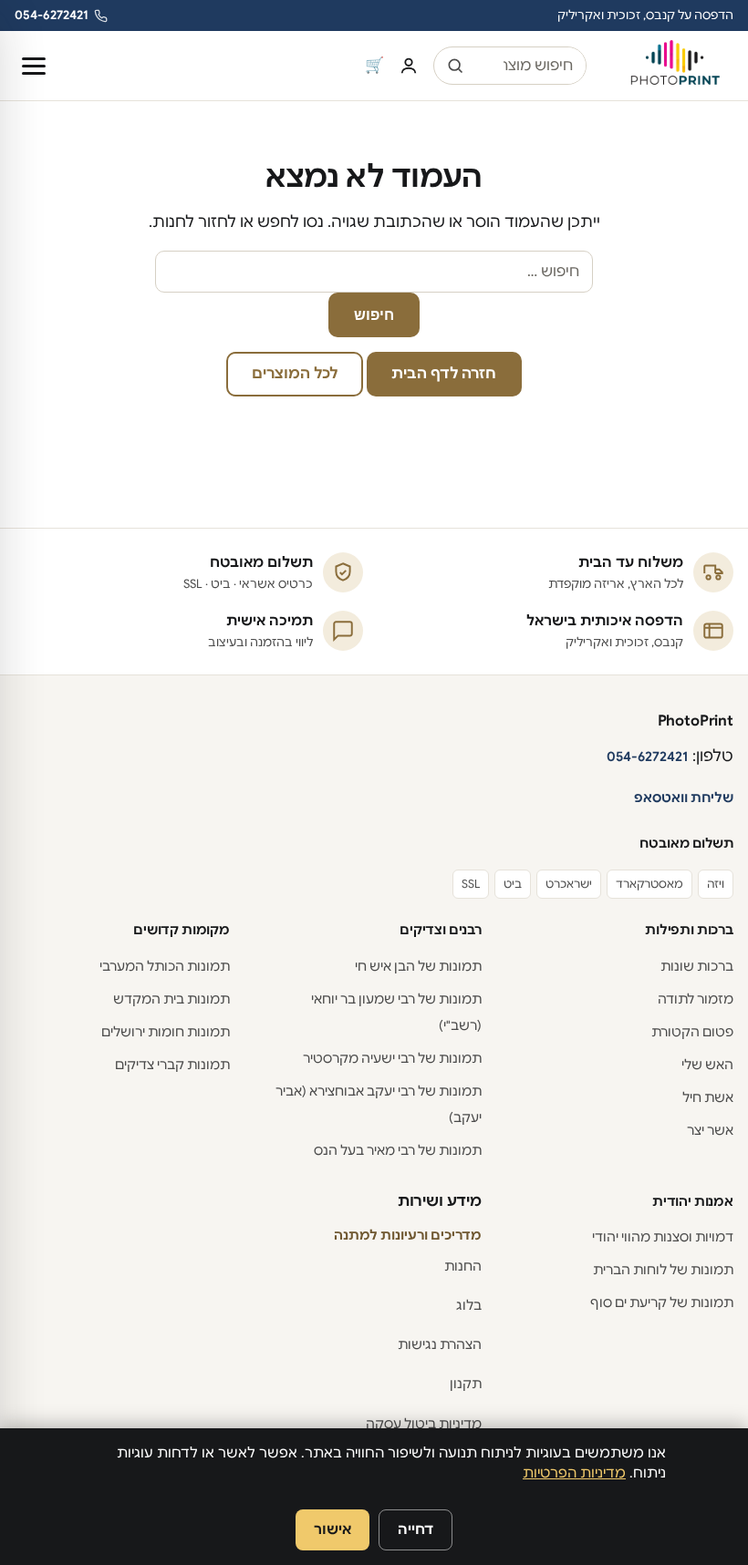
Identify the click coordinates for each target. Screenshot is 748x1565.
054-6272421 (51, 15)
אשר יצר (710, 1130)
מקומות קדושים (181, 929)
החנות (463, 1266)
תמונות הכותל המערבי (164, 966)
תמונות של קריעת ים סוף (661, 1302)
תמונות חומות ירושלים (165, 1032)
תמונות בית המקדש (171, 999)
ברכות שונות (696, 966)
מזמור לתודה (695, 999)
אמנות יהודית (692, 1201)
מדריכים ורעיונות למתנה (408, 1235)
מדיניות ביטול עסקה (424, 1424)
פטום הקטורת (692, 1032)
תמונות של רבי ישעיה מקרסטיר (392, 1058)
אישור (332, 1529)
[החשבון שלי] (409, 66)
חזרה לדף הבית (443, 374)
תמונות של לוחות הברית (663, 1269)
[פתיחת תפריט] (34, 66)
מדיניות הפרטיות (574, 1472)
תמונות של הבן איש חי (418, 966)
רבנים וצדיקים (441, 929)
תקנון (466, 1383)
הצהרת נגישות (440, 1344)
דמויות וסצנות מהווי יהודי (662, 1237)
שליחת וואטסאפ (683, 797)
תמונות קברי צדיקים (172, 1064)
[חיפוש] (455, 65)
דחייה (415, 1529)
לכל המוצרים (295, 374)
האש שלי (707, 1064)
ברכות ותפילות (689, 929)
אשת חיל (707, 1097)
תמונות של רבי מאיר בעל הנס (398, 1150)
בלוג (469, 1305)
